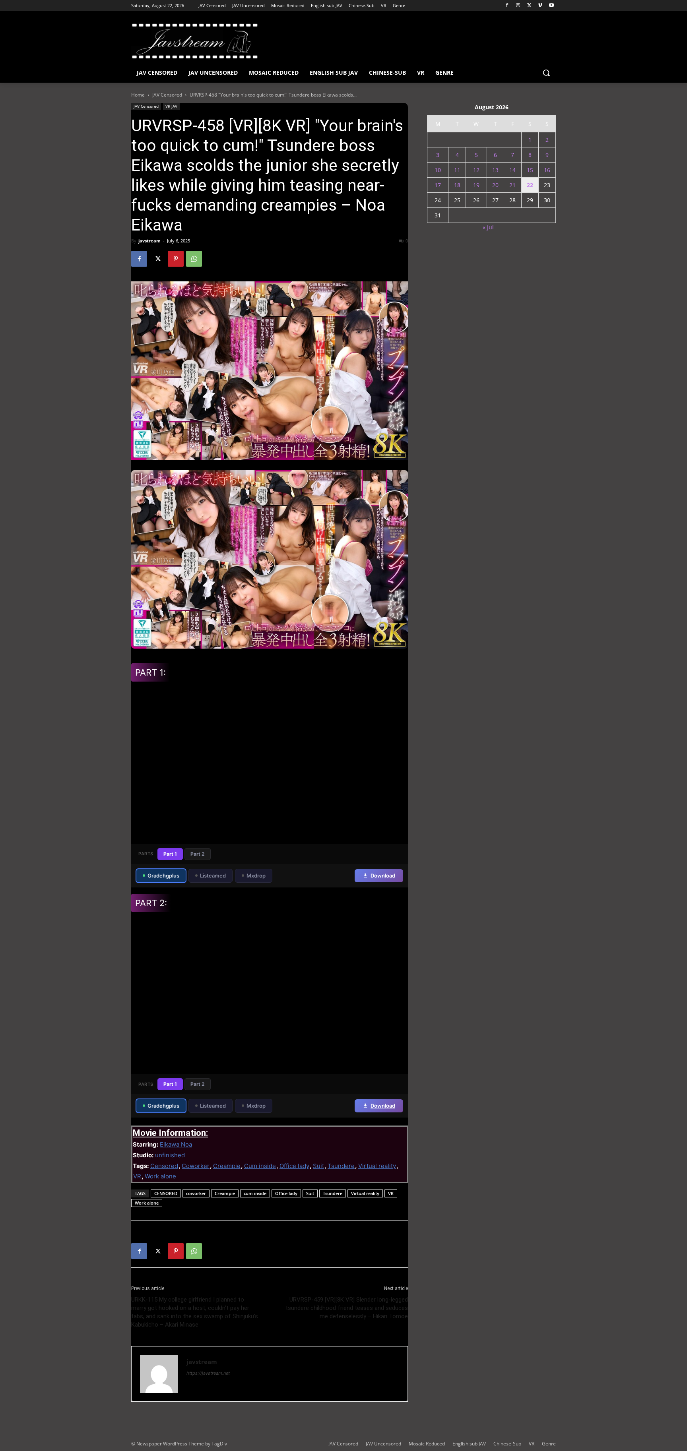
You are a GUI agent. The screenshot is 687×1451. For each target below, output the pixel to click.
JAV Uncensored (383, 1443)
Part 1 (170, 854)
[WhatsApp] (194, 259)
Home (138, 94)
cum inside (255, 1193)
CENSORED (165, 1193)
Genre (549, 1443)
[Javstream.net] (194, 41)
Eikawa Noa (176, 1144)
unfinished (170, 1155)
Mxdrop (256, 875)
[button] (546, 72)
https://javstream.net (208, 1373)
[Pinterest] (176, 259)
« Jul (488, 227)
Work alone (160, 1176)
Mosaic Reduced (427, 1443)
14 (512, 170)
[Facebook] (507, 5)
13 (495, 170)
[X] (529, 5)
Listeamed (213, 875)
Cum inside (260, 1166)
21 (512, 185)
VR (137, 1176)
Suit (318, 1166)
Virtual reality (377, 1166)
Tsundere (341, 1166)
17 (438, 185)
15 (530, 170)
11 (457, 170)
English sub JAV (469, 1443)
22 (530, 185)
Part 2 (197, 854)
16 (547, 170)
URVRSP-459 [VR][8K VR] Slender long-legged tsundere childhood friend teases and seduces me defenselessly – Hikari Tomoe (346, 1308)
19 (476, 185)
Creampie (227, 1166)
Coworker (196, 1166)
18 (457, 185)
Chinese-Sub (507, 1443)
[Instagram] (518, 5)
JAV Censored (167, 94)
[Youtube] (551, 5)
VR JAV (171, 106)
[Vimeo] (540, 5)
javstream (149, 241)
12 (476, 170)
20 (495, 185)
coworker (196, 1193)
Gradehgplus (163, 875)
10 (438, 170)
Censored (164, 1166)
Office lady (294, 1166)
